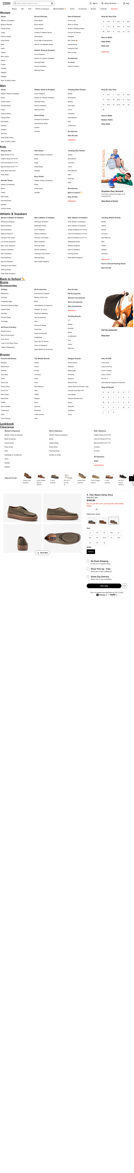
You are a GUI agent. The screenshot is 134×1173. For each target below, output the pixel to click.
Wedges (3, 76)
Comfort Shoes (6, 36)
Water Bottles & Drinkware (43, 349)
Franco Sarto (5, 386)
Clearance (105, 51)
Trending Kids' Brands (76, 150)
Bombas (70, 328)
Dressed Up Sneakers (41, 119)
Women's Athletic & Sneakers (12, 217)
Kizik (36, 382)
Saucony (37, 406)
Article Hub (72, 20)
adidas (70, 94)
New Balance (72, 117)
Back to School (73, 24)
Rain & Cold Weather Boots (43, 44)
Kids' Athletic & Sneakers (77, 217)
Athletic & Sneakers (8, 20)
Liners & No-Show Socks (9, 343)
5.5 (118, 21)
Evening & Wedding (41, 313)
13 (128, 31)
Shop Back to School (109, 201)
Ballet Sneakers (6, 226)
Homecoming (72, 44)
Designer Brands (74, 358)
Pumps (3, 64)
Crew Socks (5, 339)
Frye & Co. (4, 390)
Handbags (71, 62)
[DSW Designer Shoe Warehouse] (7, 3)
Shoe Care (37, 329)
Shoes (3, 16)
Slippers (3, 72)
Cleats (3, 192)
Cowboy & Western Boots (43, 32)
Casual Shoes (5, 28)
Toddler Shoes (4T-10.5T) (9, 159)
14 (123, 105)
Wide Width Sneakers (8, 273)
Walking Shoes (39, 70)
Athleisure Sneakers (8, 222)
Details (89, 506)
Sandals (3, 68)
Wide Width (105, 41)
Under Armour (39, 414)
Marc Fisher (5, 394)
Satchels (4, 313)
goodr (70, 332)
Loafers (3, 52)
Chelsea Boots (6, 105)
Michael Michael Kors (75, 398)
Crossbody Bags (6, 301)
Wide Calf (105, 46)
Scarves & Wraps (40, 325)
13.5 (118, 105)
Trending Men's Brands (77, 89)
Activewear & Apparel (41, 293)
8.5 (118, 26)
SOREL (3, 402)
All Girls (96, 451)
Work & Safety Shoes (8, 80)
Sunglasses (38, 337)
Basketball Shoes (40, 226)
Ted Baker (71, 410)
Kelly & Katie (106, 374)
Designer (71, 36)
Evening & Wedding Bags (9, 305)
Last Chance (99, 465)
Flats (2, 44)
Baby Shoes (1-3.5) (7, 155)
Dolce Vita (4, 382)
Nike (69, 121)
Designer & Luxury (40, 309)
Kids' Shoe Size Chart (8, 170)
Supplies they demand (112, 191)
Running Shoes (39, 62)
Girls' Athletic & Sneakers (77, 222)
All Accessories (40, 289)
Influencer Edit (73, 48)
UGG (69, 182)
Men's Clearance (55, 431)
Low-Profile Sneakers (8, 241)
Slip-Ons (4, 133)
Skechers (71, 178)
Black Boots (38, 20)
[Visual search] (52, 3)
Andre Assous (72, 362)
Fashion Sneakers (7, 234)
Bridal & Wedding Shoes (76, 28)
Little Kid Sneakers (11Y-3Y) (77, 234)
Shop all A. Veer (92, 497)
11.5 (118, 31)
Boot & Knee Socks (7, 335)
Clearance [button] (114, 9)
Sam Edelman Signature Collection (113, 382)
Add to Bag (104, 586)
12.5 (108, 105)
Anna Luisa (105, 362)
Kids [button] (29, 9)
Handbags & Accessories (13, 455)
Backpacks (4, 293)
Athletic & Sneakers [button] (42, 9)
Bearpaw (4, 362)
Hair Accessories (40, 317)
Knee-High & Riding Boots (43, 40)
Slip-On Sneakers (40, 66)
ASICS (103, 226)
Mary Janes (5, 56)
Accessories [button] (82, 9)
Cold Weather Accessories (43, 305)
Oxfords (37, 131)
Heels (3, 48)
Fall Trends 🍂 (72, 40)
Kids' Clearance (100, 431)
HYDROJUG (72, 336)
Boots (72, 9)
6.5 (128, 21)
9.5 (128, 26)
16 (103, 110)
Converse (71, 163)
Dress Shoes (5, 40)
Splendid (71, 406)
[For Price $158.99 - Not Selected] (92, 521)
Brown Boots (38, 24)
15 (128, 105)
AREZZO (71, 366)
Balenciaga (72, 370)
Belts (36, 301)
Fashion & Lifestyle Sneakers (44, 58)
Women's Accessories (76, 298)
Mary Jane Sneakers (8, 245)
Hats (35, 321)
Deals (96, 461)
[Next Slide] (131, 478)
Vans (36, 418)
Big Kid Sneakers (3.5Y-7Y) (77, 238)
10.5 (108, 31)
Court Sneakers (39, 54)
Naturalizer (4, 398)
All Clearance (99, 456)
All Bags (4, 289)
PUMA (103, 245)
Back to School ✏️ (59, 9)
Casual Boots (38, 28)
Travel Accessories (40, 345)
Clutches (4, 297)
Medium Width (107, 120)
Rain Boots (4, 121)
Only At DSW (106, 358)
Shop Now (105, 335)
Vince (70, 414)
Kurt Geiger (72, 394)
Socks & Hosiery (73, 66)
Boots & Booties (6, 24)
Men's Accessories (75, 302)
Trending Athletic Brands (110, 217)
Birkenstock (72, 97)
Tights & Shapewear (8, 347)
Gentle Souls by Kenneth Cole (78, 386)
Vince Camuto (6, 418)
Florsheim (71, 113)
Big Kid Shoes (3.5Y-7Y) (9, 167)
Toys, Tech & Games (41, 341)
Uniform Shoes (6, 208)
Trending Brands (74, 316)
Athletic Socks (6, 331)
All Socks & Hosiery (8, 327)
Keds (36, 378)
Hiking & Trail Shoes (8, 238)
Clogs (3, 32)
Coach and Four (106, 366)
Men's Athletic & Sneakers (44, 217)
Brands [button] (93, 9)
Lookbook (103, 9)
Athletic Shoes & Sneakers (44, 50)
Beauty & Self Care (41, 297)
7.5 (108, 26)
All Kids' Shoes (6, 180)
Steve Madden (6, 406)
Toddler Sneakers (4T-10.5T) (77, 230)
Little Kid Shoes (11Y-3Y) (9, 163)
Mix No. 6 (104, 378)
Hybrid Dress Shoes (41, 123)
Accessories (72, 131)
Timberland (72, 125)
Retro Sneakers (6, 253)
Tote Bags (4, 321)
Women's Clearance (12, 431)
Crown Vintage (106, 370)
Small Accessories (40, 333)
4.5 (108, 21)
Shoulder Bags (6, 317)
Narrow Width (106, 37)
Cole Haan (71, 105)
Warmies (71, 348)
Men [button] (22, 9)
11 (113, 31)
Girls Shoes (38, 150)
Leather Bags (5, 309)
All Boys (97, 447)
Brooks (70, 101)
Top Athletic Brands (42, 358)
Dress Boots (38, 36)
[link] (27, 480)
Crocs (70, 109)
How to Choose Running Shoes (113, 263)
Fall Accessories (74, 293)
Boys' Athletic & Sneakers (77, 226)
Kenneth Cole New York (76, 390)
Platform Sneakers (7, 249)
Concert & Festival (74, 32)
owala (70, 344)
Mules (3, 60)
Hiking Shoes (5, 117)
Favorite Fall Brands (8, 358)
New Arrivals (72, 52)
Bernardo (71, 374)
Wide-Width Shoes (7, 137)
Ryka (36, 402)
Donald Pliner (72, 382)
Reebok (104, 249)
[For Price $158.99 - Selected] (113, 521)
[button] (124, 585)
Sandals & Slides (55, 455)
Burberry (71, 378)
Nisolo (70, 402)
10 (103, 31)
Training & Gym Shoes (8, 265)
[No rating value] (91, 509)
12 (123, 31)
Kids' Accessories (75, 306)
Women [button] (14, 9)
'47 (69, 320)
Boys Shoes (39, 176)
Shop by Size (6, 150)
